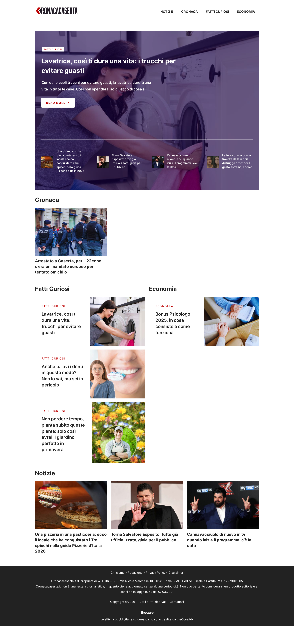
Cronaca (189, 12)
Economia (246, 12)
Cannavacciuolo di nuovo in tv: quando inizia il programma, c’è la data (219, 540)
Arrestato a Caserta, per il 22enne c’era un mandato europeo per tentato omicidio (68, 266)
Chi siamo (118, 572)
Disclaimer (175, 572)
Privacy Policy (155, 572)
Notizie (166, 12)
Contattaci (177, 602)
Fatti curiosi (217, 12)
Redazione (135, 572)
